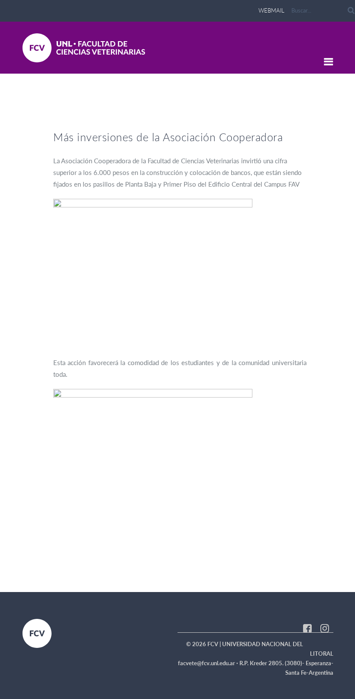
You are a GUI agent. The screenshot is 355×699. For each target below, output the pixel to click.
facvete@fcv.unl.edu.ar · (208, 663)
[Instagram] (324, 627)
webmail (271, 10)
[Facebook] (307, 627)
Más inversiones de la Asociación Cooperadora (168, 136)
